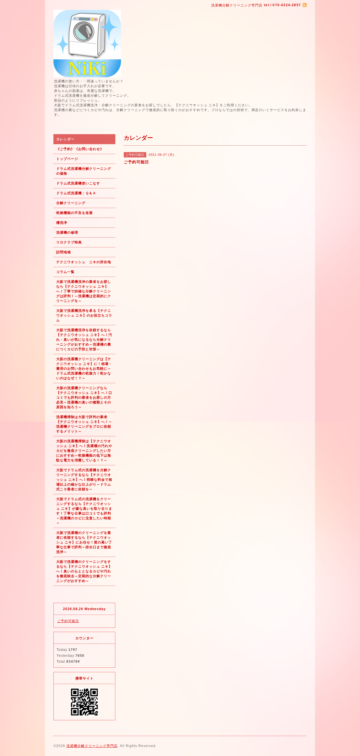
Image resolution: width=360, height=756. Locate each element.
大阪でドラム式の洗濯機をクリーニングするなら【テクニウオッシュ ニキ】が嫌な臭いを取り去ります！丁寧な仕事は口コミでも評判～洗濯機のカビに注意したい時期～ (84, 511)
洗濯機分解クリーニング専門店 (92, 746)
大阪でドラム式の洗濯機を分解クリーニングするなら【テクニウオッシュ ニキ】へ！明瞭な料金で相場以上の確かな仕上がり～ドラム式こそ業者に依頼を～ (84, 479)
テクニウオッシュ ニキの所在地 (83, 262)
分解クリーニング (71, 203)
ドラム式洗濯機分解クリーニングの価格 (83, 171)
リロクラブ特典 (69, 242)
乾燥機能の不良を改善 (74, 213)
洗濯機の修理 (67, 232)
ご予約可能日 (68, 621)
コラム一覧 (65, 272)
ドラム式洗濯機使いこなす (78, 183)
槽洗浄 (61, 223)
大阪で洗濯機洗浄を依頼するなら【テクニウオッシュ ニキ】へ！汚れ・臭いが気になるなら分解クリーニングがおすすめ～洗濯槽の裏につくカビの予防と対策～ (84, 339)
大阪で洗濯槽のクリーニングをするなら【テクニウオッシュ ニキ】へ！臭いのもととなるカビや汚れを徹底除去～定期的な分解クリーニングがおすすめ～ (84, 571)
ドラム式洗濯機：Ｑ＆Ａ (76, 193)
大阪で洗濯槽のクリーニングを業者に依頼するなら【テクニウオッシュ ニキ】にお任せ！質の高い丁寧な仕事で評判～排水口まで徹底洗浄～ (84, 542)
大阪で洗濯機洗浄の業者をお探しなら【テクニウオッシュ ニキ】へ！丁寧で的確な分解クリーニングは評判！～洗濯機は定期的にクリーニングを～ (83, 291)
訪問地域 (63, 252)
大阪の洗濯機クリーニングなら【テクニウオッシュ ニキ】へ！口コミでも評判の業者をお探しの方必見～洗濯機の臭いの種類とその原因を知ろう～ (84, 397)
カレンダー (65, 139)
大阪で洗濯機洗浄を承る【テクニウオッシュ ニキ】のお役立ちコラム (84, 315)
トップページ (67, 159)
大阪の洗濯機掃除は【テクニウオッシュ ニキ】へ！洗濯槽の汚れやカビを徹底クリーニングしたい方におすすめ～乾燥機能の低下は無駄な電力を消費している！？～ (84, 450)
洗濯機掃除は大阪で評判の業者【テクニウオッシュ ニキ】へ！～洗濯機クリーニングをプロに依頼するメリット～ (84, 424)
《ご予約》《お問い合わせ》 (80, 149)
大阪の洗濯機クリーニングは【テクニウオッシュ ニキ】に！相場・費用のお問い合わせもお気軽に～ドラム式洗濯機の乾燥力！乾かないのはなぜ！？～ (84, 368)
